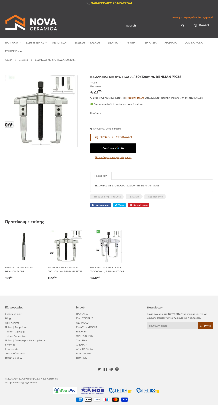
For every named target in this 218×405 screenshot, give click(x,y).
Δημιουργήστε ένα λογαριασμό (198, 17)
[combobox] (155, 25)
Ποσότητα (95, 113)
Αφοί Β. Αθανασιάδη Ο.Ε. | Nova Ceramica (35, 378)
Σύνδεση (175, 17)
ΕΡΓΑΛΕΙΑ (81, 331)
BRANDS (81, 357)
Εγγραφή (205, 325)
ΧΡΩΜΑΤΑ (81, 344)
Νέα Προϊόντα (155, 196)
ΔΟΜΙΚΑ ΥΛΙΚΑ (84, 349)
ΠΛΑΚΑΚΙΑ (82, 313)
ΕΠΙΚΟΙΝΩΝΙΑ (83, 353)
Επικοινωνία (11, 349)
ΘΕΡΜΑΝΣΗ (83, 322)
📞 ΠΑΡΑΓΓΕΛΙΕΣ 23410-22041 (109, 3)
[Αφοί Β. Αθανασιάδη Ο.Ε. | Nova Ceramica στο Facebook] (105, 369)
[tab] (101, 176)
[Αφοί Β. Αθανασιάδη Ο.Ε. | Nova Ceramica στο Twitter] (99, 369)
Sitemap (10, 344)
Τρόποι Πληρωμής (15, 331)
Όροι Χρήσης (12, 322)
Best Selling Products (107, 196)
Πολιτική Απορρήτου (16, 327)
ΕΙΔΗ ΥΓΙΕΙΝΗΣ (84, 318)
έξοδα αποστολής (134, 97)
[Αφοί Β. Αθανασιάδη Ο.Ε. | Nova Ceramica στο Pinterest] (111, 369)
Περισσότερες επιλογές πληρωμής (113, 157)
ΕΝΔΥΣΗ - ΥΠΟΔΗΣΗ (87, 327)
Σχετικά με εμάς (13, 313)
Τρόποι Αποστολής (15, 336)
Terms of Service (15, 353)
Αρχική (8, 59)
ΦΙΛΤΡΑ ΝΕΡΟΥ (84, 336)
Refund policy (13, 357)
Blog (8, 318)
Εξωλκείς (23, 59)
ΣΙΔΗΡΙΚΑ (81, 340)
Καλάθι (204, 25)
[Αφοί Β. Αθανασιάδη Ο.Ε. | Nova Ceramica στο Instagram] (117, 369)
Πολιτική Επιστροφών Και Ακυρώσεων (25, 340)
